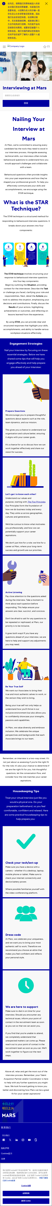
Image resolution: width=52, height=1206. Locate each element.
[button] (26, 103)
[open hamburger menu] (4, 47)
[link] (6, 1127)
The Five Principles (36, 502)
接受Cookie (26, 1201)
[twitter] (10, 1140)
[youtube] (29, 1140)
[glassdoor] (36, 1140)
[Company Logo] (15, 47)
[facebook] (4, 1140)
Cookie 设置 (26, 1186)
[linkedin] (16, 1140)
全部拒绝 (26, 1193)
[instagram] (23, 1140)
